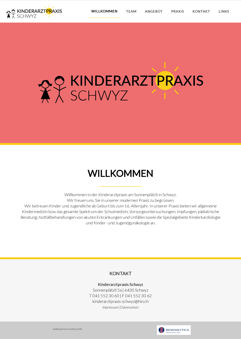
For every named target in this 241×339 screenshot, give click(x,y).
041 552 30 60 (105, 295)
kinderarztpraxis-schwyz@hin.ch (120, 301)
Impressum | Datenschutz (120, 307)
